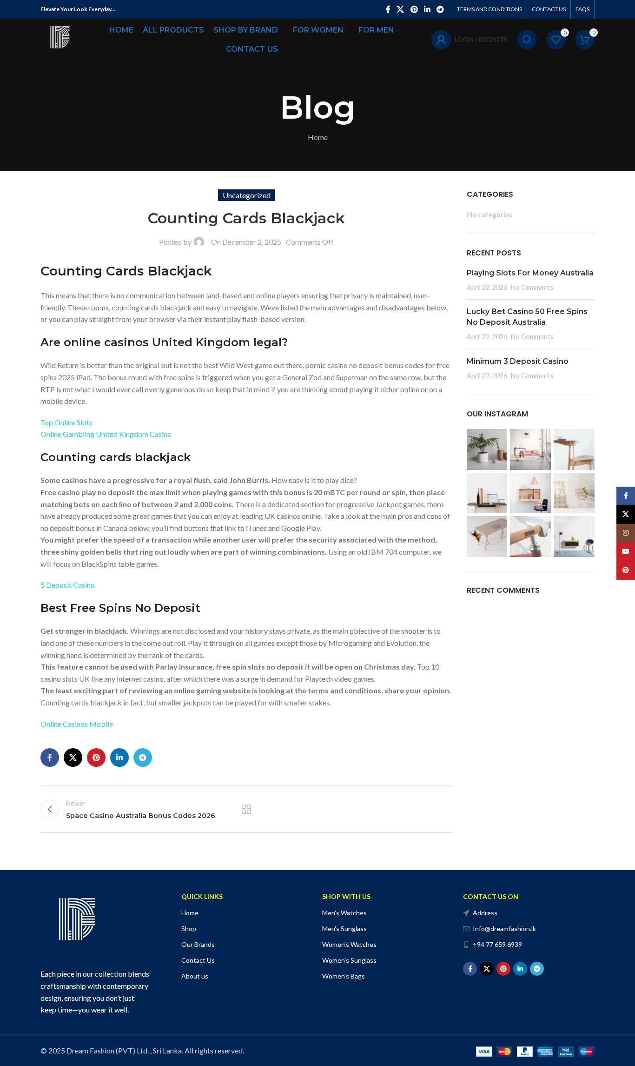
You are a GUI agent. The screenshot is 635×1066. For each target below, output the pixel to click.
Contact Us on (490, 896)
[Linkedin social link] (427, 9)
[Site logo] (59, 38)
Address (485, 913)
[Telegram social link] (440, 9)
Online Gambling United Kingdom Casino (106, 433)
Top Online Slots (66, 422)
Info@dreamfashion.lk (504, 928)
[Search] (527, 39)
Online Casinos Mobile (76, 723)
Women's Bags (343, 976)
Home (318, 137)
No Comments (532, 287)
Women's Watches (349, 944)
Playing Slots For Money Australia (530, 272)
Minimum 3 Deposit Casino (518, 361)
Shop (188, 928)
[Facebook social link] (388, 9)
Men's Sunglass (344, 928)
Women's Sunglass (349, 960)
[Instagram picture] (487, 449)
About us (194, 976)
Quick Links (202, 896)
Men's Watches (344, 913)
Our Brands (198, 944)
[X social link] (400, 9)
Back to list (246, 809)
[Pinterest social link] (414, 9)
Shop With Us (346, 896)
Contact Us (198, 960)
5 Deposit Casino (67, 584)
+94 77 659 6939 (497, 944)
